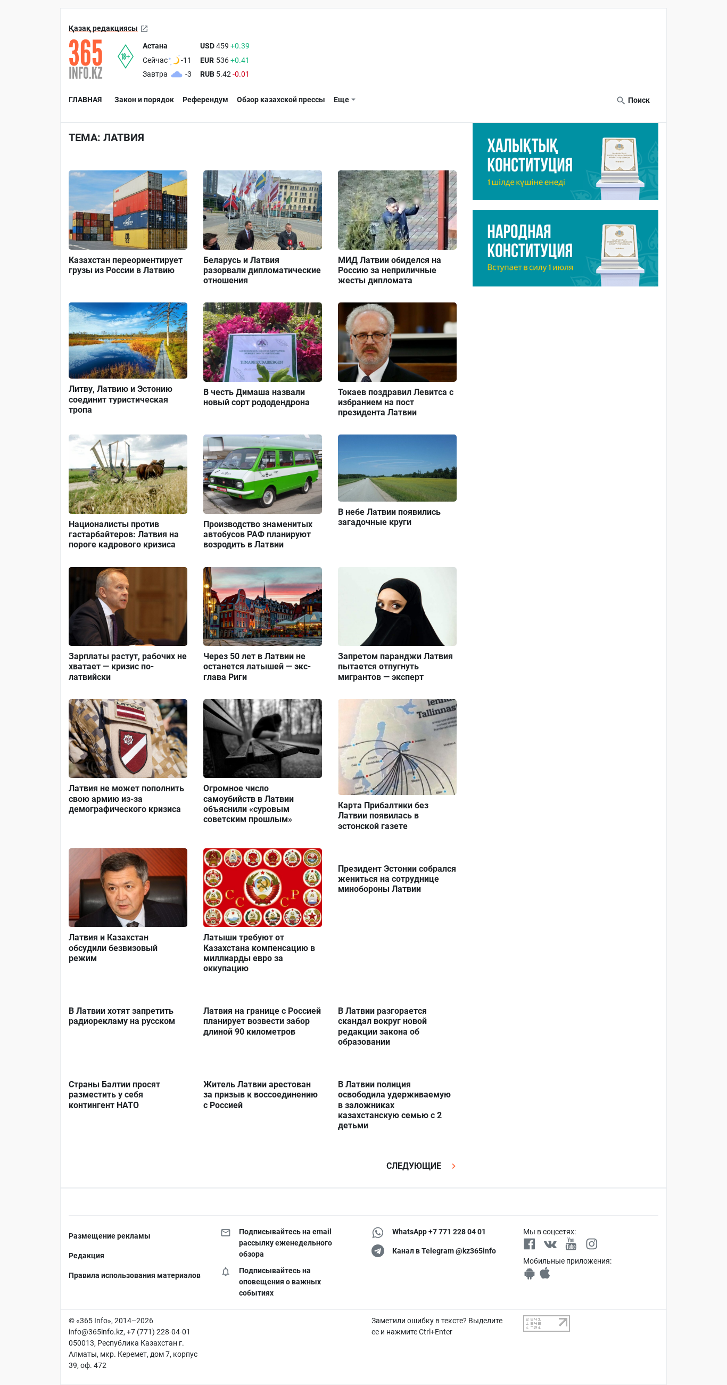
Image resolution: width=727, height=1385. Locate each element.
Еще (341, 99)
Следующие (414, 1166)
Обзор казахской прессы (281, 99)
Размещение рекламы (110, 1236)
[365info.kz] (93, 59)
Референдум (205, 99)
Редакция (86, 1255)
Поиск (638, 100)
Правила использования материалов (135, 1275)
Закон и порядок (144, 99)
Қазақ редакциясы (103, 28)
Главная (85, 99)
